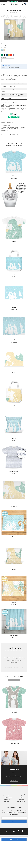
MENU (3, 4)
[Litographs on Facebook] (18, 831)
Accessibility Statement (7, 797)
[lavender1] (13, 55)
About (7, 794)
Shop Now (14, 780)
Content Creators (21, 801)
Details (6, 71)
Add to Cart (14, 839)
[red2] (11, 55)
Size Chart (21, 797)
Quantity (3, 57)
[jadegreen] (2, 55)
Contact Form (21, 799)
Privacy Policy (7, 801)
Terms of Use (7, 799)
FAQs (21, 795)
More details (19, 102)
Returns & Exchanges (21, 794)
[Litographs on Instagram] (22, 831)
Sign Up (14, 821)
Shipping (7, 98)
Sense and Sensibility (14, 10)
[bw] (5, 55)
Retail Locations (7, 795)
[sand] (9, 55)
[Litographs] (14, 4)
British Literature (14, 679)
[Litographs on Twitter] (13, 831)
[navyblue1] (7, 55)
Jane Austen (14, 12)
